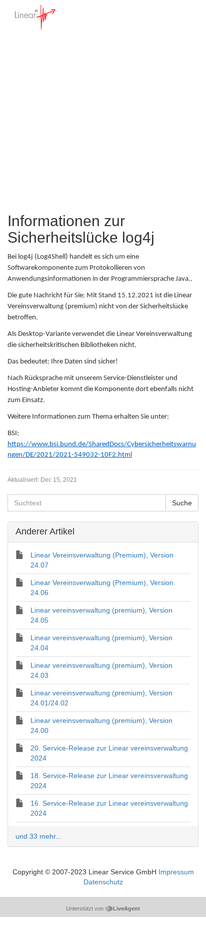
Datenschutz (103, 882)
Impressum (176, 872)
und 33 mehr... (39, 836)
